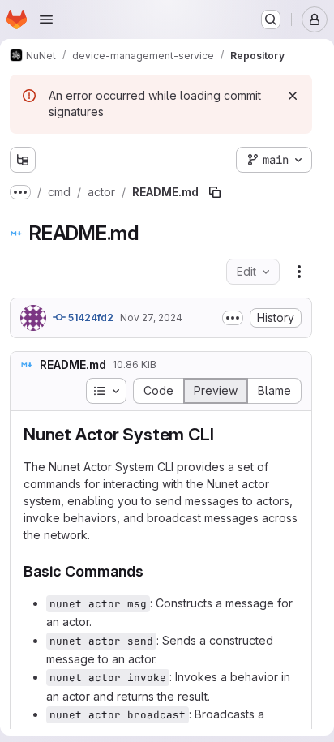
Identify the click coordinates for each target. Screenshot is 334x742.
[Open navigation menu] (46, 19)
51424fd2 (89, 317)
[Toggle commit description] (232, 318)
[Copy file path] (215, 192)
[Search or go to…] (270, 19)
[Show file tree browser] (23, 160)
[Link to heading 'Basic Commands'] (151, 571)
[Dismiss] (292, 95)
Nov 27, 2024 (151, 317)
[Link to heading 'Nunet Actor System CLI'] (222, 434)
